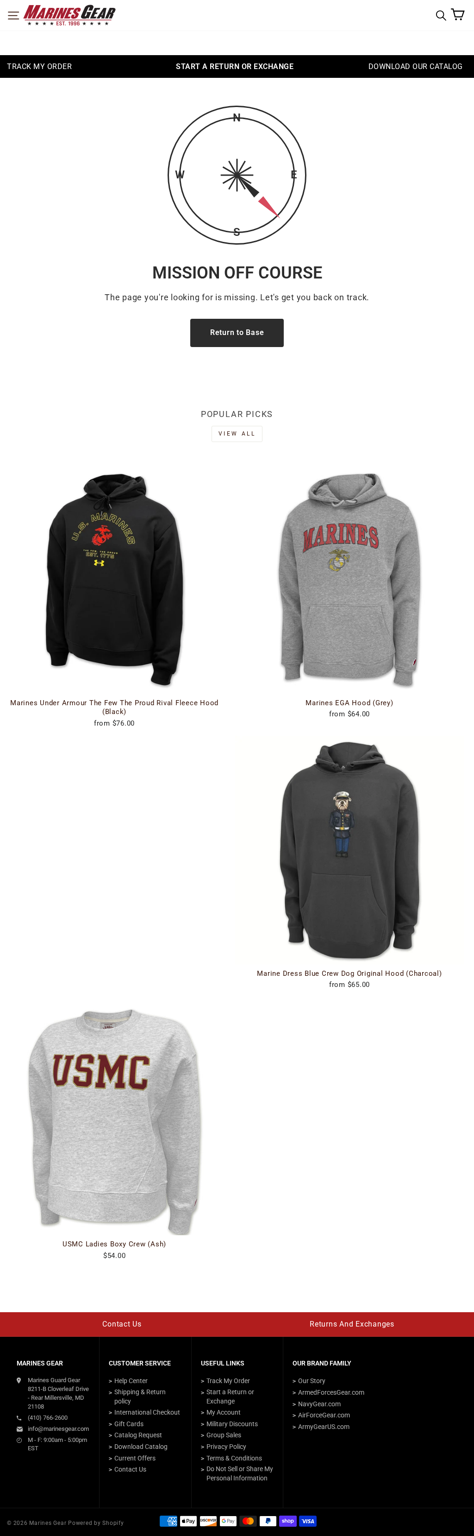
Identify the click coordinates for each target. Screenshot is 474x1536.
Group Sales (223, 1435)
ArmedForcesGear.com (331, 1392)
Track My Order (228, 1380)
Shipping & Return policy (140, 1396)
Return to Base (237, 332)
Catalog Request (138, 1435)
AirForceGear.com (324, 1415)
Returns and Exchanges (352, 1324)
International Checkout (147, 1412)
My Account (223, 1412)
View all (237, 433)
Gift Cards (128, 1424)
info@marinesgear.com (58, 1428)
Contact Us (122, 1324)
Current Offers (135, 1458)
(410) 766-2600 (48, 1417)
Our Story (311, 1380)
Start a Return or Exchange (230, 1396)
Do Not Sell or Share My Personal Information (239, 1473)
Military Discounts (232, 1424)
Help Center (131, 1380)
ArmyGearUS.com (323, 1426)
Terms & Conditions (234, 1458)
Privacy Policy (226, 1446)
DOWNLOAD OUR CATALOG (415, 66)
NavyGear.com (319, 1404)
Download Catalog (141, 1446)
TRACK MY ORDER (39, 66)
